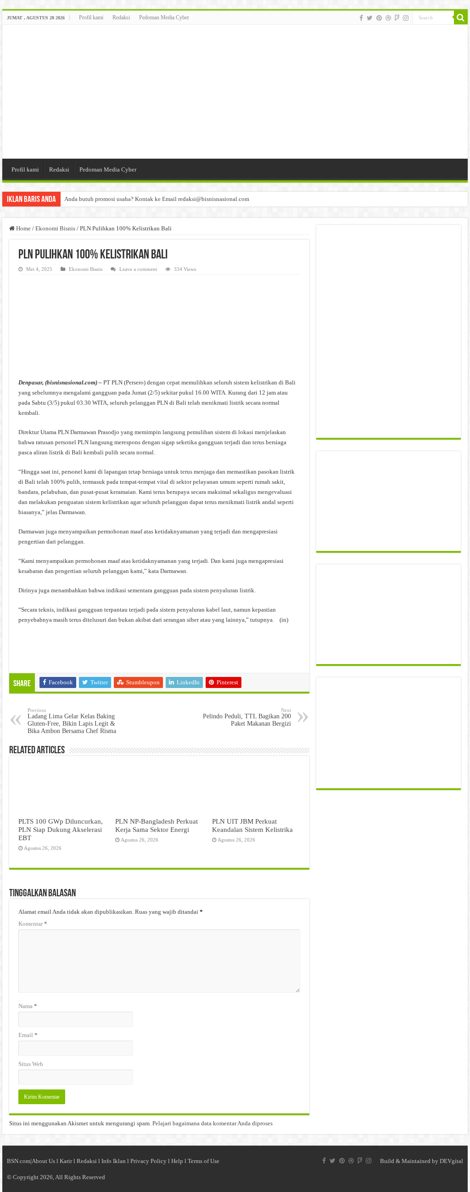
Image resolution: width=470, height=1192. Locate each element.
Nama (27, 1006)
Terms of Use (203, 1161)
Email (28, 1035)
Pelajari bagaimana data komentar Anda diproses (212, 1123)
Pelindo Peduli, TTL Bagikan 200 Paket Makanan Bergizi (247, 717)
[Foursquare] (397, 17)
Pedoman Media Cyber (164, 17)
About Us (43, 1161)
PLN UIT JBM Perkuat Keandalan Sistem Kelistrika (252, 825)
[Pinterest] (379, 17)
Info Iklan (113, 1161)
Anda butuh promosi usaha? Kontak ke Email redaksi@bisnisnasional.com (156, 198)
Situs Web (30, 1063)
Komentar (32, 923)
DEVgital (451, 1161)
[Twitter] (370, 17)
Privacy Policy (148, 1161)
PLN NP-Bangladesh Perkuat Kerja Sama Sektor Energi (156, 825)
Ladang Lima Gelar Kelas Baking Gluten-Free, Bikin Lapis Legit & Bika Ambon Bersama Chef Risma (72, 720)
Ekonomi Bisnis (55, 228)
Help (177, 1161)
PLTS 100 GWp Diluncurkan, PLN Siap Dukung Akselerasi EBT (60, 829)
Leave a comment (138, 269)
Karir (66, 1161)
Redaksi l (89, 1161)
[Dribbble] (388, 17)
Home (23, 228)
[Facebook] (361, 17)
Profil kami (91, 17)
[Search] (461, 17)
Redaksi (121, 17)
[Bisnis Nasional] (235, 92)
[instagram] (405, 17)
